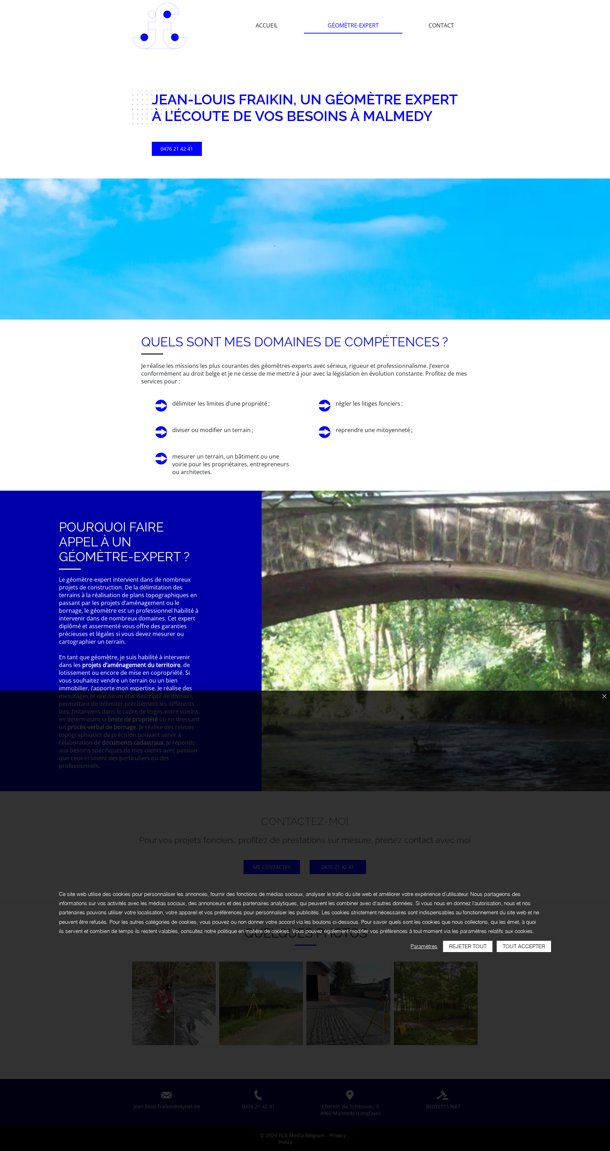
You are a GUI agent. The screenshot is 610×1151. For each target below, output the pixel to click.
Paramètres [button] (424, 946)
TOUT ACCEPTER (524, 946)
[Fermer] (604, 697)
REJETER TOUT (467, 946)
